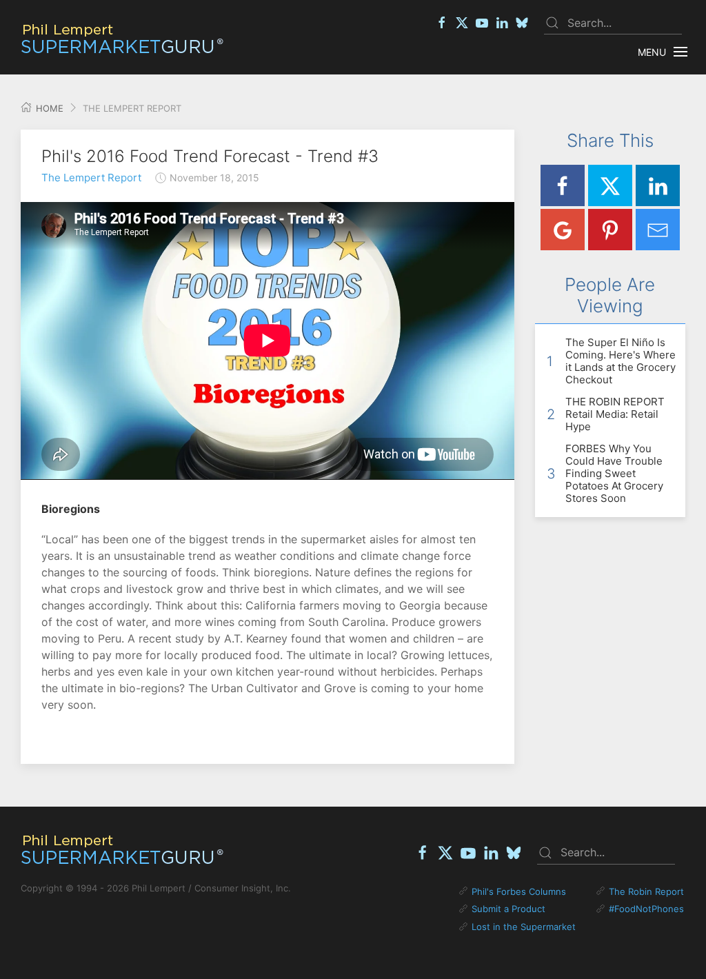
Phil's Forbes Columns (519, 891)
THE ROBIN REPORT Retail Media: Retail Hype (615, 414)
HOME (48, 108)
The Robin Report (646, 891)
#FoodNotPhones (646, 908)
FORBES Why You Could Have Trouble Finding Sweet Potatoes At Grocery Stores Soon (614, 473)
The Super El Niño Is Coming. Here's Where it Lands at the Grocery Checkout (620, 361)
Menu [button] (652, 52)
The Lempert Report (91, 177)
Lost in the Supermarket (524, 926)
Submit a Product (508, 908)
